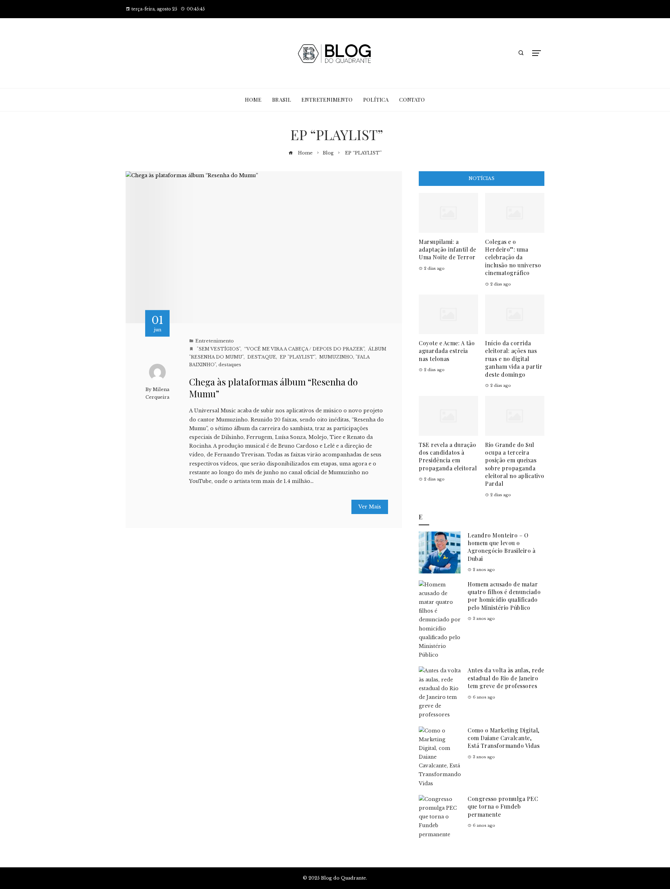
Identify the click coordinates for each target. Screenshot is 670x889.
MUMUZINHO (335, 357)
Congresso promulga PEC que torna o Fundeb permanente (503, 806)
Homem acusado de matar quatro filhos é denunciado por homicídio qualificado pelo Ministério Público (504, 595)
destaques (229, 364)
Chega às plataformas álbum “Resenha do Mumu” (273, 388)
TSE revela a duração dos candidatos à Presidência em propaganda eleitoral (448, 456)
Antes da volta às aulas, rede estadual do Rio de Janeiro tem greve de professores (506, 677)
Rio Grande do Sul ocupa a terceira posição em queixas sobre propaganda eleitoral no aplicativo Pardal (514, 464)
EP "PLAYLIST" (296, 357)
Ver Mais (369, 507)
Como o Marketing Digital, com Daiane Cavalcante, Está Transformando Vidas (503, 738)
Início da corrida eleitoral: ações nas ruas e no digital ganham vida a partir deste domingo (513, 358)
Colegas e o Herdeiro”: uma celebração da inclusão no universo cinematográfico (513, 257)
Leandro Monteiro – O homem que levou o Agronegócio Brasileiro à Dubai (501, 547)
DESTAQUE (261, 357)
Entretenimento (214, 341)
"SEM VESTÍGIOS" (217, 349)
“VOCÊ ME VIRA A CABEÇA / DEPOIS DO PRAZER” (303, 349)
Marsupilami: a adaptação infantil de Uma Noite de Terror (447, 249)
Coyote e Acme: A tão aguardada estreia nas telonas (447, 350)
